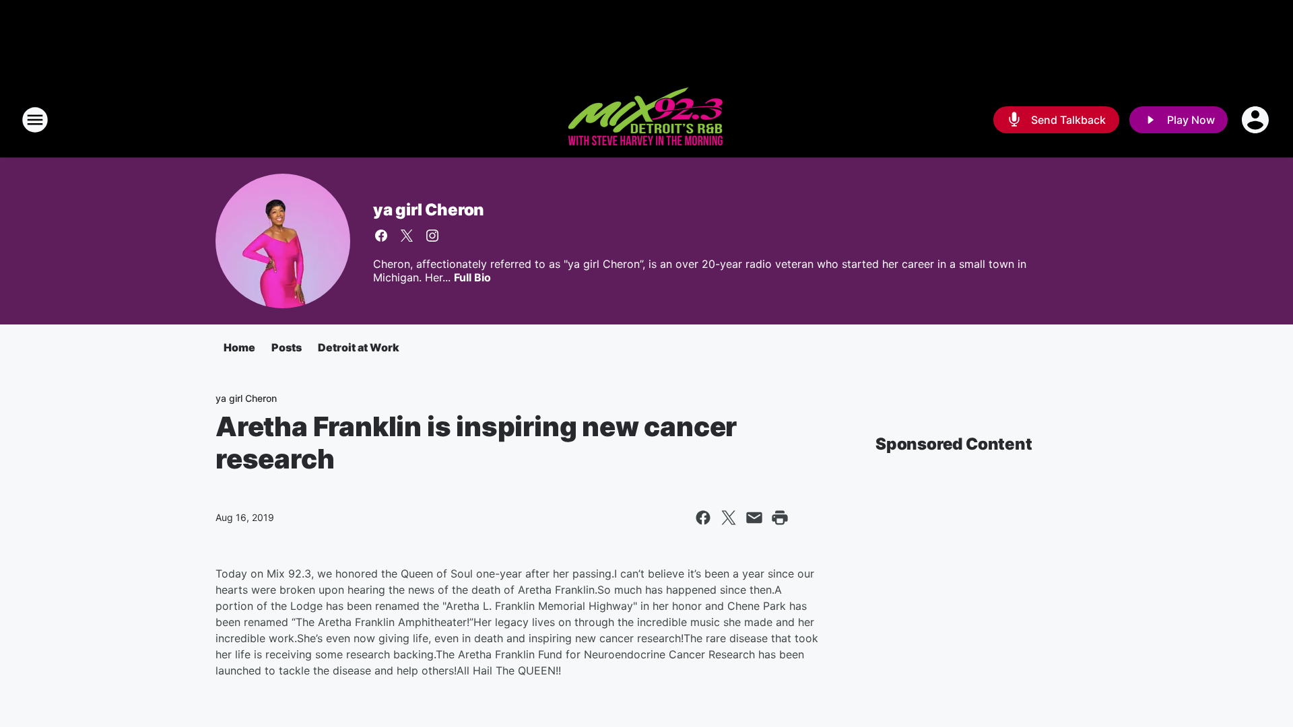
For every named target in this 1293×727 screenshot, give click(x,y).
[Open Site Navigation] (35, 119)
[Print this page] (779, 517)
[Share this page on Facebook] (703, 517)
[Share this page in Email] (754, 517)
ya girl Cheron (428, 209)
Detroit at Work (358, 347)
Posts (286, 347)
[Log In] (1256, 119)
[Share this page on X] (728, 517)
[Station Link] (646, 120)
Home (239, 347)
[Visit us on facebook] (381, 236)
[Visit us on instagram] (432, 236)
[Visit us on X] (407, 236)
